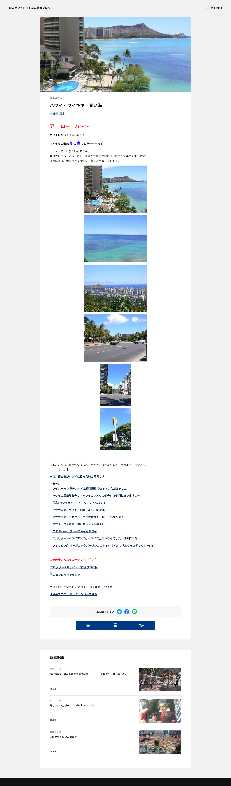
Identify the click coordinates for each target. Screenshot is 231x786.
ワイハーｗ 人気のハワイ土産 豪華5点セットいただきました (89, 488)
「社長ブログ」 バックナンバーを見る (73, 594)
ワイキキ (95, 587)
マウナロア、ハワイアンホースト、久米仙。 (79, 510)
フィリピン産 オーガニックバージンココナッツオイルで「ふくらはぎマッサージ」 (103, 545)
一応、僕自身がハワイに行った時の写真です (77, 476)
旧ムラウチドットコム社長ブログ (30, 8)
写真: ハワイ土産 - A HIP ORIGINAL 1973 (79, 502)
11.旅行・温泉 (57, 113)
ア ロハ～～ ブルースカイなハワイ (74, 531)
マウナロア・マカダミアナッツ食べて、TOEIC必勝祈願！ (88, 517)
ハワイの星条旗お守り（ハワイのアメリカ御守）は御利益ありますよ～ (96, 495)
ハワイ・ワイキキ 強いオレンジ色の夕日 (78, 524)
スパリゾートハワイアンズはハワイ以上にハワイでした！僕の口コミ (94, 538)
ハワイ (82, 587)
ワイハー (109, 587)
